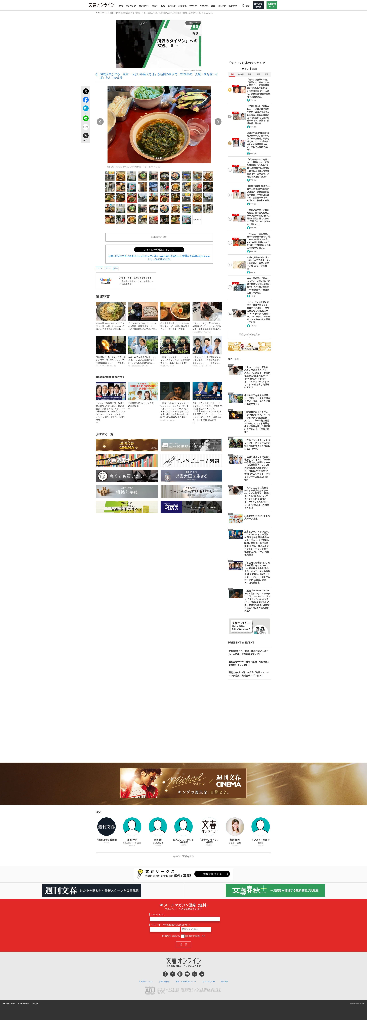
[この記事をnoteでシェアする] (86, 127)
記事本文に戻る (159, 237)
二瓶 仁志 (253, 325)
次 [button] (218, 121)
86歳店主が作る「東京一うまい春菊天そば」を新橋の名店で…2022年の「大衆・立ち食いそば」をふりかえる (159, 76)
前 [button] (100, 121)
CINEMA (204, 6)
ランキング (131, 6)
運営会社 (224, 982)
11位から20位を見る (249, 334)
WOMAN (193, 6)
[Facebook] (165, 974)
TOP (97, 13)
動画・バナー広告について (186, 982)
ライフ (104, 13)
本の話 (35, 1003)
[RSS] (201, 974)
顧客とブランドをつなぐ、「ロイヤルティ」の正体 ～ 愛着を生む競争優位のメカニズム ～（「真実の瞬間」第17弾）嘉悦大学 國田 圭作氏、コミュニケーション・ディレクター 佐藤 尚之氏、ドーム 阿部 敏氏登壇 (207, 413)
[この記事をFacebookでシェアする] (85, 100)
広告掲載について (146, 982)
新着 (121, 6)
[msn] (194, 974)
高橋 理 (252, 272)
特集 (154, 6)
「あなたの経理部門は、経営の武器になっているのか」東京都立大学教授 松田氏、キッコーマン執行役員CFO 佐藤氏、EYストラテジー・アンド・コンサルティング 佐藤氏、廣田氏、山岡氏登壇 (111, 413)
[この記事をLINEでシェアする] (85, 119)
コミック (222, 6)
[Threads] (179, 974)
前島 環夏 (253, 227)
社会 (116, 268)
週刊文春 (172, 6)
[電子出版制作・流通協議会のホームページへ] (150, 991)
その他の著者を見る (183, 856)
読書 (213, 6)
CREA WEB (23, 1003)
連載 (163, 6)
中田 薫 (252, 296)
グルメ (108, 268)
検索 (247, 6)
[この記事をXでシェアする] (85, 91)
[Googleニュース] (187, 974)
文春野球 (233, 6)
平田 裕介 (253, 100)
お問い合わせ (164, 982)
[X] (172, 974)
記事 (112, 13)
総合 (254, 68)
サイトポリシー (209, 982)
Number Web (9, 1003)
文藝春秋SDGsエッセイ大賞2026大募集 (141, 406)
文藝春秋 (182, 6)
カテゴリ (143, 6)
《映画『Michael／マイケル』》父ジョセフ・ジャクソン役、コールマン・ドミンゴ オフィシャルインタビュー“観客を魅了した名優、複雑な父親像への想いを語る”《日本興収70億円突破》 (175, 411)
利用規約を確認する (171, 936)
